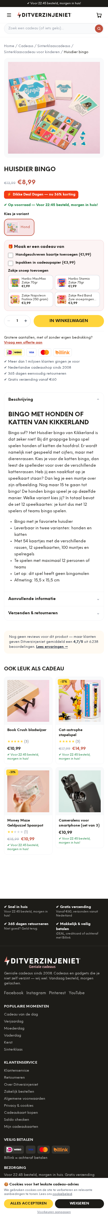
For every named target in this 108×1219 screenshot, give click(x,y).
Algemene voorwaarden (24, 1099)
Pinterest (57, 993)
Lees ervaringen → (52, 647)
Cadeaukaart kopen (21, 1113)
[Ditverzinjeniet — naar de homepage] (44, 15)
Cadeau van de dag (21, 1015)
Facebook (13, 993)
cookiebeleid (62, 1194)
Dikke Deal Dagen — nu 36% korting (41, 194)
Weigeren (79, 1203)
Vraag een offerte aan (23, 343)
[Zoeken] (99, 29)
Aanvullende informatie (54, 599)
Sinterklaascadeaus (53, 46)
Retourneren (14, 1078)
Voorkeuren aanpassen (54, 1212)
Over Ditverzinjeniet (21, 1085)
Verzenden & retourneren (54, 613)
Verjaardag (13, 1022)
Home (9, 46)
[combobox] (54, 28)
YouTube (77, 993)
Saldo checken (16, 1120)
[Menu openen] (9, 15)
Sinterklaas (13, 1050)
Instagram (36, 993)
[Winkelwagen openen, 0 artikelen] (99, 15)
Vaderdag (12, 1036)
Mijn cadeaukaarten (21, 1127)
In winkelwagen (68, 321)
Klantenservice (16, 1071)
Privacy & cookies (18, 1106)
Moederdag (14, 1029)
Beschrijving (54, 399)
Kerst (8, 1043)
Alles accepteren (28, 1203)
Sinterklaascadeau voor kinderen (32, 52)
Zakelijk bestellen (19, 1092)
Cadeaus (25, 46)
